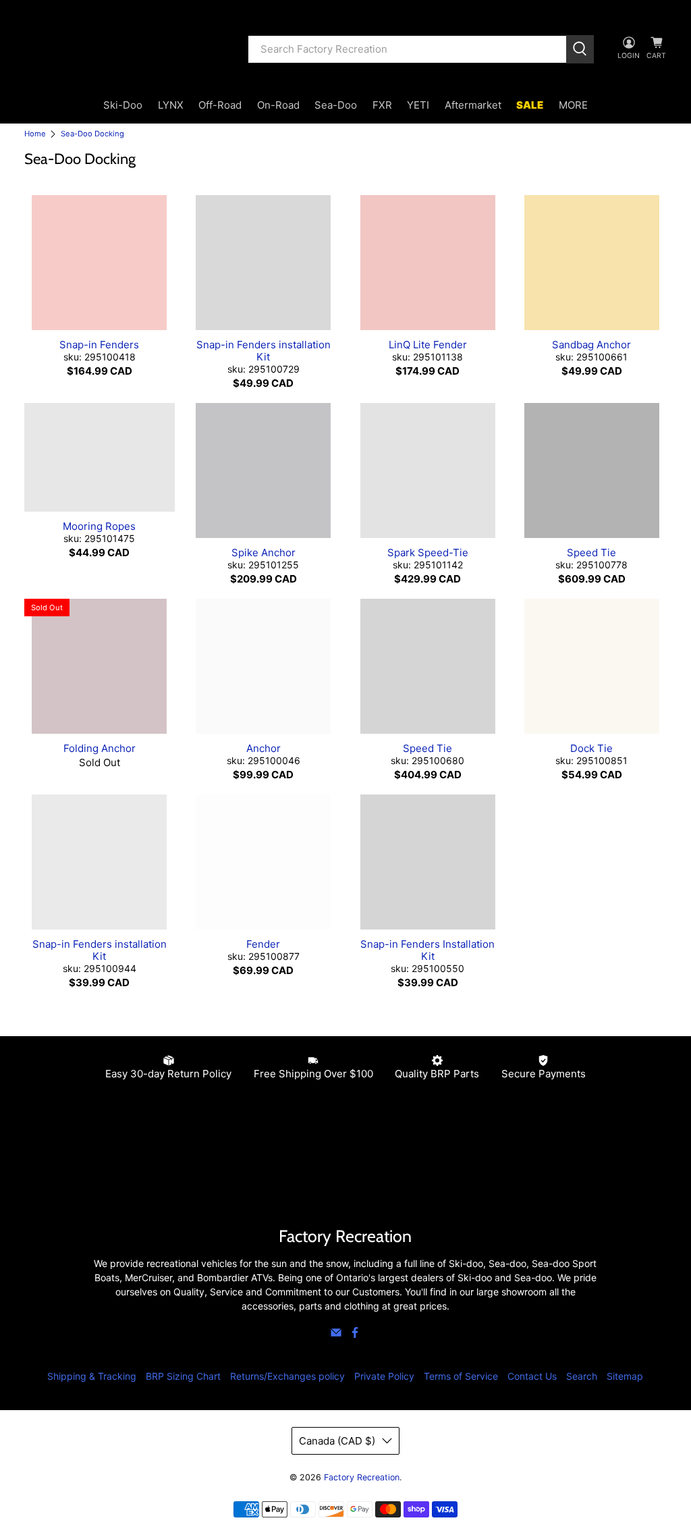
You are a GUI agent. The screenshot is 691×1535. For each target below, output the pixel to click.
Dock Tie (591, 748)
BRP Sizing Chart (183, 1376)
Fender (263, 944)
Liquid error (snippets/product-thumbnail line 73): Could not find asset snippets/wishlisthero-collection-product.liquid (99, 262)
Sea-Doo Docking (92, 134)
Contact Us (532, 1376)
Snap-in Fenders (99, 344)
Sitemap (625, 1376)
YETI (418, 105)
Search (581, 1376)
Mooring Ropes (99, 526)
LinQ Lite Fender (428, 344)
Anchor (263, 748)
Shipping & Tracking (91, 1376)
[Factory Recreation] (126, 49)
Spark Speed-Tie (427, 552)
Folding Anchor (99, 748)
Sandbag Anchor (591, 344)
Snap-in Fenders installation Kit (263, 350)
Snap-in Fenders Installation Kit (427, 950)
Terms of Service (461, 1376)
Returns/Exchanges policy (287, 1376)
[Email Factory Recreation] (336, 1335)
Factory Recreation (361, 1477)
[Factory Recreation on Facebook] (355, 1335)
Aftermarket (473, 105)
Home (35, 134)
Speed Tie (591, 552)
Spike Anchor (263, 552)
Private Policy (384, 1376)
